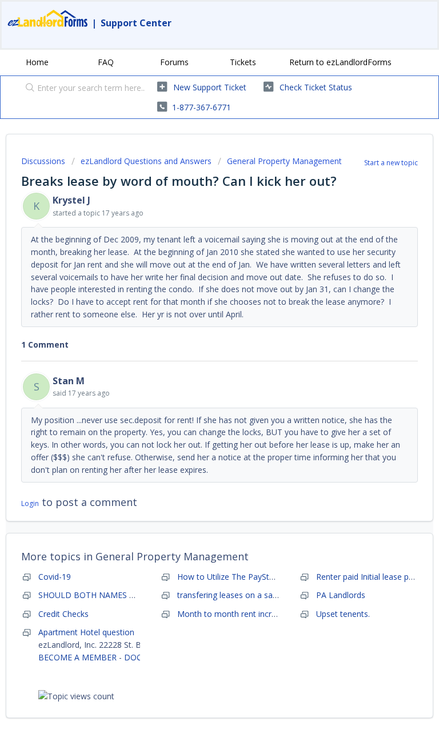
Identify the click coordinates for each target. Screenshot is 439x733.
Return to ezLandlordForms (340, 62)
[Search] (27, 88)
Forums (174, 62)
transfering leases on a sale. (229, 594)
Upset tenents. (343, 613)
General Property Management (284, 161)
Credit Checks (63, 613)
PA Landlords (340, 594)
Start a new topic (391, 163)
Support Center (136, 23)
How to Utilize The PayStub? (229, 576)
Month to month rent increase (233, 613)
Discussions (43, 161)
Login (30, 503)
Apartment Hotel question (86, 632)
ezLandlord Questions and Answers (146, 161)
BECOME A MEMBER (77, 657)
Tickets (243, 62)
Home (37, 62)
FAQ (106, 62)
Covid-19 (54, 576)
